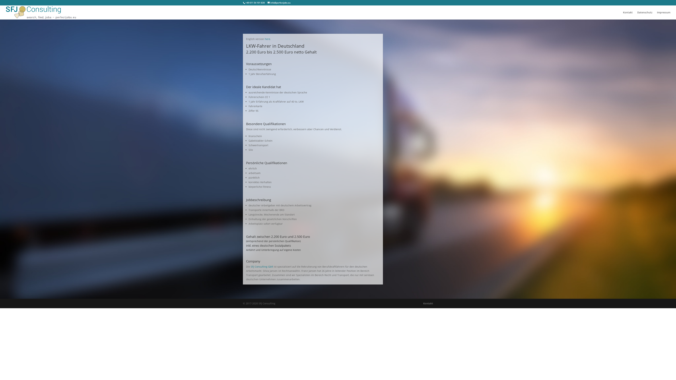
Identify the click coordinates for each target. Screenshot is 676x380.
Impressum (663, 12)
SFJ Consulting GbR (262, 266)
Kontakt (628, 12)
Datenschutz (644, 12)
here (267, 39)
